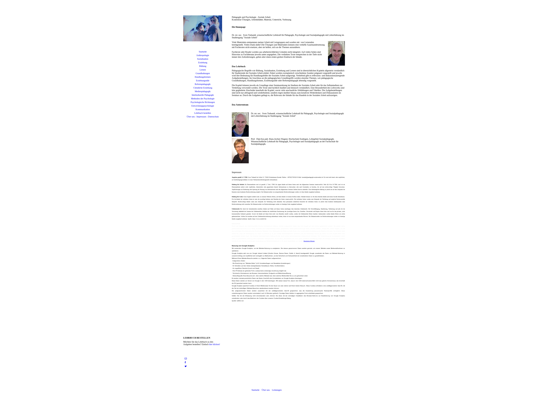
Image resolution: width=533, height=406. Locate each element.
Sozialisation (202, 59)
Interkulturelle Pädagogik (203, 95)
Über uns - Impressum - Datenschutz (203, 116)
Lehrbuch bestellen (202, 113)
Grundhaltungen (203, 73)
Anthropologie (202, 55)
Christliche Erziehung (202, 88)
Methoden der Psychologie (202, 98)
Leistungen (277, 390)
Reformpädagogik (203, 84)
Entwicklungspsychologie (202, 106)
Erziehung (202, 62)
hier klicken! (214, 344)
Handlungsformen (203, 77)
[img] (202, 28)
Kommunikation (203, 109)
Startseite (203, 52)
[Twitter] (186, 366)
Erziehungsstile (202, 80)
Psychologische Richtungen (203, 102)
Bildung (202, 66)
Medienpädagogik (203, 91)
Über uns (266, 390)
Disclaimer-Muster (309, 241)
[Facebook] (185, 362)
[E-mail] (186, 358)
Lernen (203, 70)
